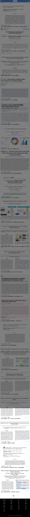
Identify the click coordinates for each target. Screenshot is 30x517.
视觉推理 (5, 417)
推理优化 (8, 490)
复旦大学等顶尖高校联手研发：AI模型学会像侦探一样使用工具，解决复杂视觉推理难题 (12, 467)
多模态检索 (8, 417)
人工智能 (2, 417)
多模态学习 (8, 441)
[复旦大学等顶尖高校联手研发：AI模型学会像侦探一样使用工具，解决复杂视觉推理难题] (15, 464)
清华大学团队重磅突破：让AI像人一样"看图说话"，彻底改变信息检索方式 (10, 418)
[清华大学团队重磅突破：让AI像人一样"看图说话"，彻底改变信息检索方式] (15, 415)
